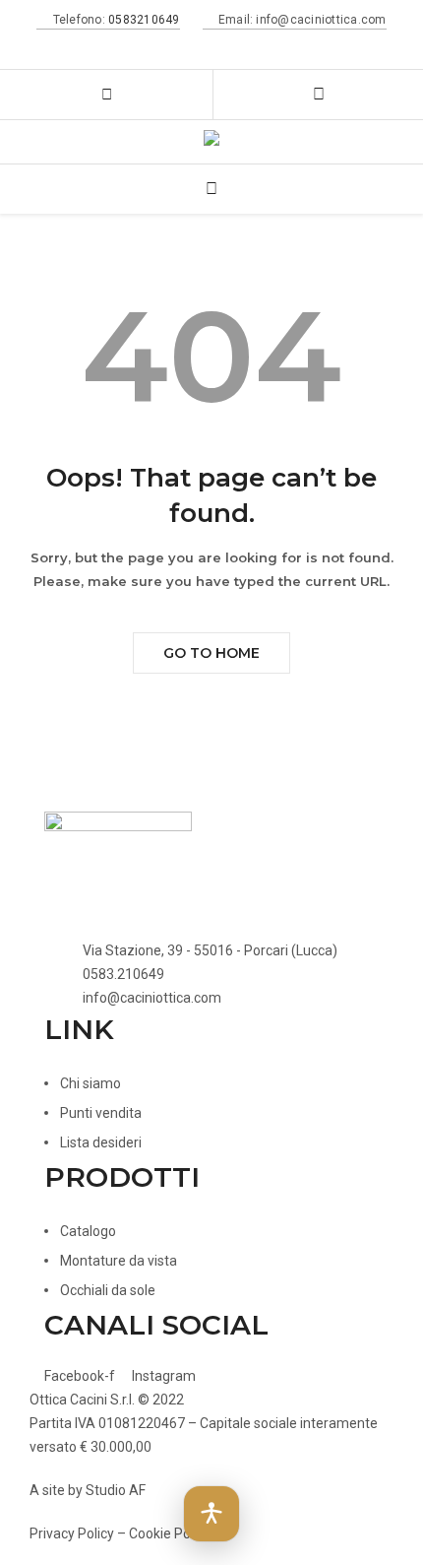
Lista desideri (101, 1142)
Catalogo (88, 1231)
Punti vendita (101, 1113)
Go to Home (211, 653)
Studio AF (116, 1490)
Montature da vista (118, 1261)
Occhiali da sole (107, 1290)
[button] (211, 1513)
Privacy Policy (72, 1533)
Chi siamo (90, 1083)
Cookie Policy (170, 1533)
